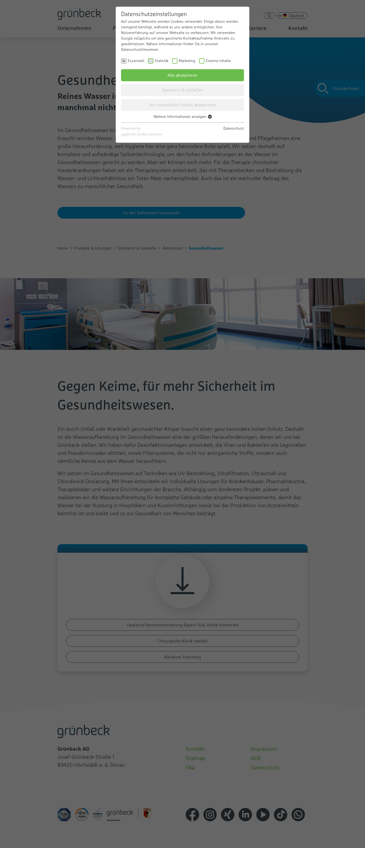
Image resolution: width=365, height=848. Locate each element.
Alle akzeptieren (182, 75)
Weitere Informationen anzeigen (180, 116)
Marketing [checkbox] (187, 61)
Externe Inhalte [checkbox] (218, 61)
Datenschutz (233, 128)
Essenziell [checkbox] (136, 61)
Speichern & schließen (182, 89)
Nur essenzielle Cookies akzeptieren (182, 104)
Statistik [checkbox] (161, 61)
